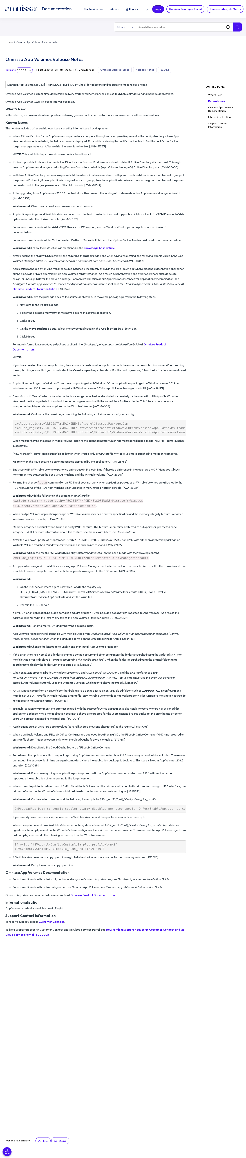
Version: (10, 69)
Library (114, 9)
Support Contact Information (217, 125)
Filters (121, 27)
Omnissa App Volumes (114, 69)
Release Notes (145, 69)
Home (9, 42)
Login (158, 9)
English (133, 9)
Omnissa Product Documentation (35, 289)
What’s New (215, 94)
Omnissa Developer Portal (185, 9)
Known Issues (216, 101)
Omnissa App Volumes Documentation (220, 109)
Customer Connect (51, 921)
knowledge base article (99, 248)
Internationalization (219, 117)
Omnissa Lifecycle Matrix (225, 9)
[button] (146, 9)
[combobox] (180, 27)
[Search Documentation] (237, 27)
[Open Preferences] (7, 1151)
